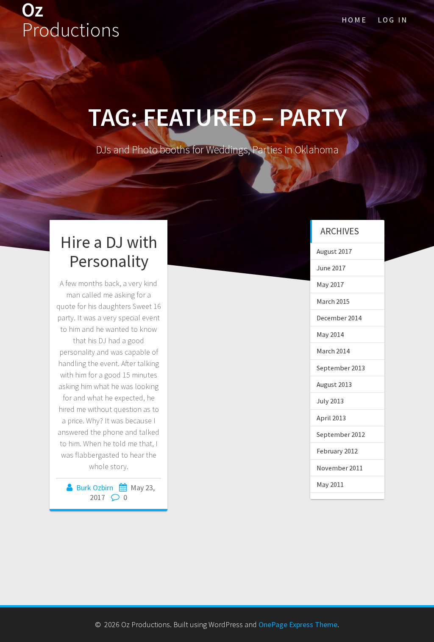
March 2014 (333, 351)
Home (354, 20)
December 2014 (339, 318)
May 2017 (330, 284)
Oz (71, 20)
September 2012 (341, 434)
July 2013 (330, 401)
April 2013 (331, 418)
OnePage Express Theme (298, 624)
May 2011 (330, 484)
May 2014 (330, 334)
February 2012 (337, 451)
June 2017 (331, 268)
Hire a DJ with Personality (108, 251)
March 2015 (333, 301)
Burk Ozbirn (94, 487)
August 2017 (334, 251)
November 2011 (340, 468)
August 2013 (334, 384)
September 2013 (341, 368)
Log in (393, 20)
